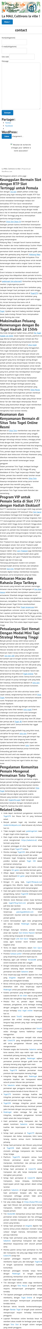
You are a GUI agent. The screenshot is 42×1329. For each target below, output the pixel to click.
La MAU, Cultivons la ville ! (21, 16)
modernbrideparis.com (12, 825)
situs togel (32, 345)
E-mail (9, 46)
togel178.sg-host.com (17, 903)
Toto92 (19, 1016)
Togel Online (28, 673)
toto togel (27, 709)
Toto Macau (22, 1285)
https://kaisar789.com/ (33, 1202)
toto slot (35, 682)
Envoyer (7, 112)
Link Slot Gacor (22, 938)
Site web (5, 56)
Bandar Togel (15, 1309)
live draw (23, 995)
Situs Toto (13, 430)
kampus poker (16, 953)
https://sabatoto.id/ (29, 840)
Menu (8, 22)
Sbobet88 (11, 1214)
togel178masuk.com (34, 882)
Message (5, 61)
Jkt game (15, 870)
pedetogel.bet (31, 831)
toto (27, 745)
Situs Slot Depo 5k (13, 221)
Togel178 (7, 816)
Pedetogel (25, 924)
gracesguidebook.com (24, 912)
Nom (8, 37)
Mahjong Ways (34, 254)
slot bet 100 (9, 656)
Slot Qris (10, 569)
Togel (2, 311)
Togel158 (21, 852)
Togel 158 (31, 861)
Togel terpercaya (27, 607)
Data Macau (35, 389)
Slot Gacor (37, 512)
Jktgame (12, 977)
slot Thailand (22, 551)
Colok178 (11, 1040)
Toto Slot (14, 1324)
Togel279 (34, 293)
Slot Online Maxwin (27, 933)
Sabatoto (24, 971)
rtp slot (13, 191)
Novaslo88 (32, 959)
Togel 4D (18, 721)
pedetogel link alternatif (12, 281)
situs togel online (25, 1010)
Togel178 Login (14, 800)
